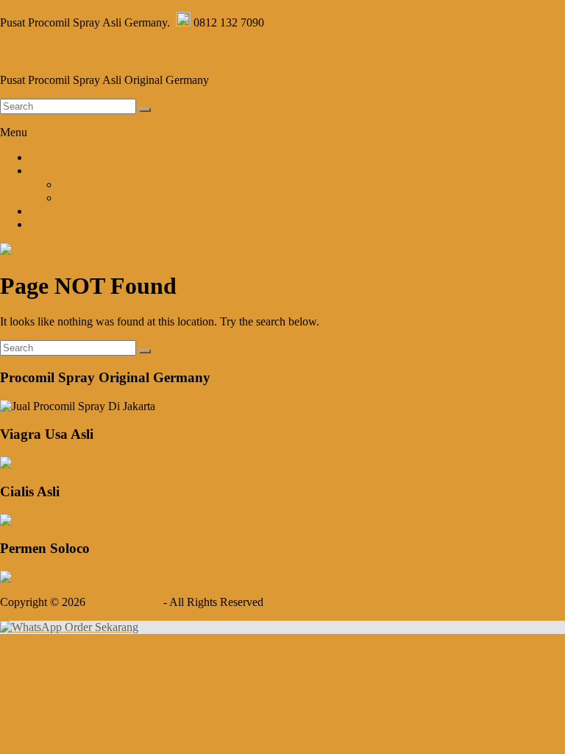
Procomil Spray (46, 51)
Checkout (81, 197)
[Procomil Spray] (42, 249)
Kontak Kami (61, 224)
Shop (41, 170)
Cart (69, 184)
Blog (40, 211)
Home (43, 157)
